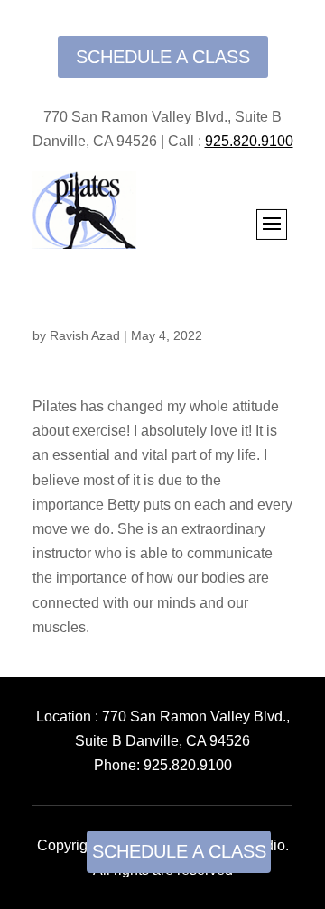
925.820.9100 (188, 765)
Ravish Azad (85, 335)
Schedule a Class (163, 57)
